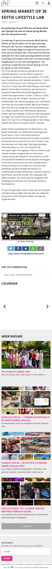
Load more (26, 526)
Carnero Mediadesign (40, 567)
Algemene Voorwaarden (34, 564)
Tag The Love (16, 567)
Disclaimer (19, 564)
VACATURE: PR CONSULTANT (16, 371)
